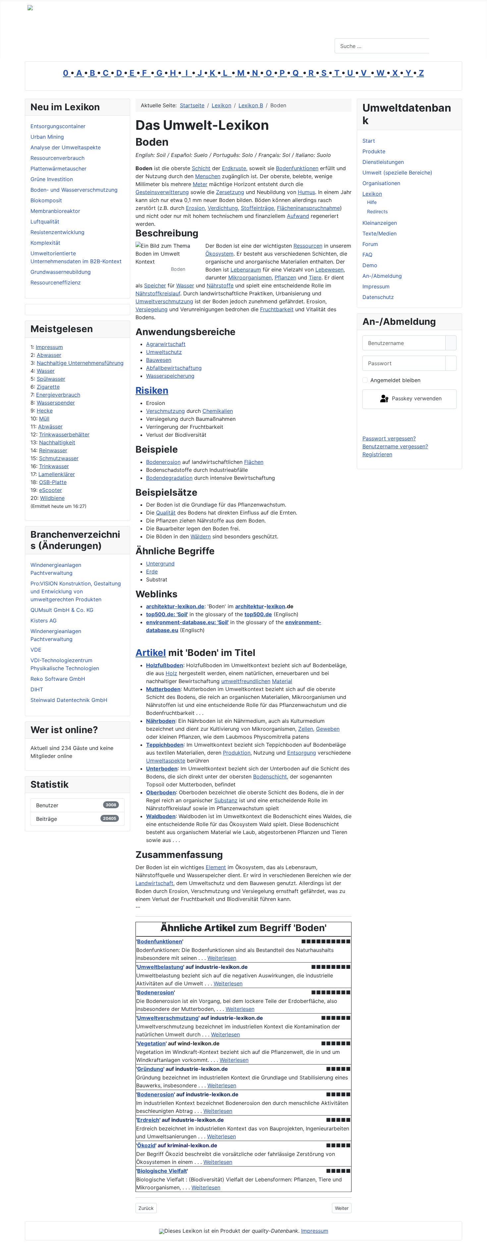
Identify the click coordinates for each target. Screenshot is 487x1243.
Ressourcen (308, 245)
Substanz (226, 800)
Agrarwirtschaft (166, 344)
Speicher (155, 285)
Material (282, 681)
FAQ (367, 254)
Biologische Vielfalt (162, 1171)
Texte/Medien (379, 233)
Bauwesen (158, 360)
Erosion (195, 208)
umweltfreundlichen (245, 681)
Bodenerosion (163, 462)
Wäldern (200, 536)
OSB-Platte (53, 482)
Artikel (150, 652)
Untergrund (160, 563)
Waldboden (161, 816)
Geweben (328, 728)
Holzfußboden (164, 665)
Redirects (377, 211)
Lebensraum (246, 269)
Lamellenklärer (56, 474)
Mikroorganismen (250, 277)
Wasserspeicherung (170, 376)
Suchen (445, 46)
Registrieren (377, 454)
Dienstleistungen (383, 162)
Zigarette (48, 386)
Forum (370, 244)
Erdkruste (234, 168)
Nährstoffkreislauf (157, 293)
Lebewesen (329, 269)
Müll (44, 418)
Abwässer (50, 426)
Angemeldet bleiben (395, 380)
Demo (369, 265)
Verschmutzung (165, 411)
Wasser (46, 371)
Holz (171, 673)
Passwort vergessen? (389, 438)
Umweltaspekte (165, 760)
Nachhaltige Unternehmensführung (80, 363)
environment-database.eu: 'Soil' (187, 622)
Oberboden (161, 792)
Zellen (305, 728)
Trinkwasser (54, 466)
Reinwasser (53, 450)
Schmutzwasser (59, 458)
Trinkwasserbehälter (64, 434)
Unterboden (162, 768)
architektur (249, 606)
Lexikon (372, 193)
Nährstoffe (220, 285)
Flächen (253, 462)
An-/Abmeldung (382, 276)
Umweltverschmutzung (164, 301)
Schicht (201, 168)
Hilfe (372, 202)
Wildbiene (52, 498)
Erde (152, 571)
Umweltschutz (164, 352)
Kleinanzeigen (379, 223)
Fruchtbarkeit (277, 309)
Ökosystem (219, 253)
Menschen (207, 176)
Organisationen (381, 183)
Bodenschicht (270, 776)
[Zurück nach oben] (479, 1235)
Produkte (373, 151)
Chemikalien (217, 411)
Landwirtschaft (154, 883)
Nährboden (160, 721)
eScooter (50, 490)
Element (216, 867)
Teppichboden (165, 744)
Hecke (45, 410)
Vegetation (151, 1043)
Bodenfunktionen (297, 168)
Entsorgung (301, 752)
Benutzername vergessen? (395, 446)
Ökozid (146, 1145)
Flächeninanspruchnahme (308, 208)
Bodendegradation (169, 477)
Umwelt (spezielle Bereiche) (397, 172)
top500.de (258, 614)
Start (368, 140)
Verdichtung (223, 208)
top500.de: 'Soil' (167, 614)
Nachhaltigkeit (57, 442)
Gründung (150, 1069)
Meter (200, 184)
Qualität (166, 512)
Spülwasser (51, 378)
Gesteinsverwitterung (162, 192)
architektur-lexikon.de (175, 606)
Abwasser (49, 355)
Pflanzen (285, 277)
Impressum (49, 347)
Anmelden (409, 421)
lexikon (276, 606)
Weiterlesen (221, 958)
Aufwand (298, 216)
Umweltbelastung (160, 967)
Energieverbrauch (58, 394)
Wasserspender (56, 402)
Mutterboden (163, 689)
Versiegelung (151, 309)
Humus (306, 192)
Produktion (236, 752)
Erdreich (148, 1120)
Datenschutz (378, 297)
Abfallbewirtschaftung (174, 368)
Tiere (315, 277)
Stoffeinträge (257, 208)
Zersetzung (230, 192)
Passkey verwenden (416, 398)
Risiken (151, 390)
